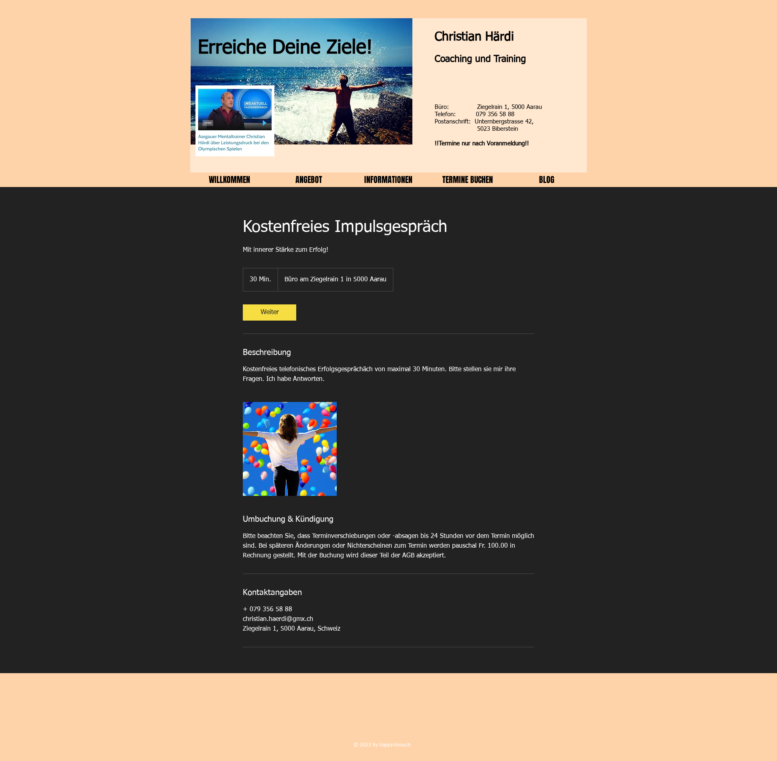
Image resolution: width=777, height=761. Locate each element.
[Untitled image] (290, 449)
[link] (269, 312)
